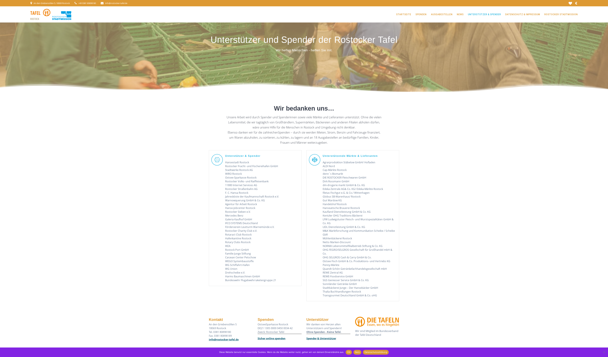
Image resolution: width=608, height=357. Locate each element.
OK (348, 352)
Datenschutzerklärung (375, 352)
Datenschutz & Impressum (522, 14)
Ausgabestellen (442, 14)
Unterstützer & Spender (484, 14)
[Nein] (604, 352)
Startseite (403, 14)
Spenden (421, 14)
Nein (357, 352)
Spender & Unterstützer (321, 338)
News (460, 14)
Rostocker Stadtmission (561, 14)
